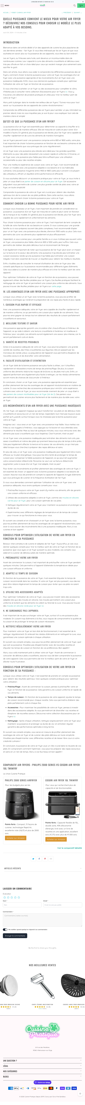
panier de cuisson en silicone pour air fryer (43, 181)
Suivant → (78, 12)
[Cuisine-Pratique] (42, 5)
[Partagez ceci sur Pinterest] (45, 858)
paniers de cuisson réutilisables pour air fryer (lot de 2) (31, 394)
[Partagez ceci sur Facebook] (39, 858)
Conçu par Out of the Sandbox (55, 1096)
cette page (56, 286)
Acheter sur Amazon (16, 838)
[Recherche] (74, 5)
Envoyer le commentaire (15, 936)
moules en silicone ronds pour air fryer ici (25, 606)
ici (66, 91)
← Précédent (66, 12)
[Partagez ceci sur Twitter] (33, 858)
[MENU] (1, 5)
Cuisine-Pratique (30, 1096)
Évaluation (7, 894)
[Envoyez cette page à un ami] (51, 858)
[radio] (4, 897)
